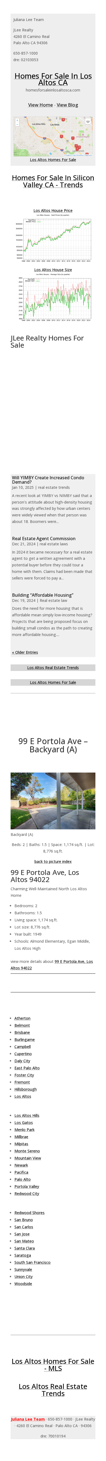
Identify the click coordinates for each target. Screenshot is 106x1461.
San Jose (22, 1234)
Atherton (22, 1018)
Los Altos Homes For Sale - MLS (53, 1364)
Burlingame (24, 1039)
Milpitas (21, 1143)
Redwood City (26, 1193)
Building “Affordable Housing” (42, 595)
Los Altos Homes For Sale (53, 159)
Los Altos (22, 1096)
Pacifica (21, 1172)
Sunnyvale (23, 1269)
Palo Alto (22, 1179)
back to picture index (53, 861)
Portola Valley (26, 1186)
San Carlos (23, 1226)
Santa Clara (24, 1248)
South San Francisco (32, 1262)
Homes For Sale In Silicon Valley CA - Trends (53, 181)
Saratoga (22, 1255)
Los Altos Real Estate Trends (53, 667)
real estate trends (54, 487)
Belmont (22, 1025)
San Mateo (24, 1241)
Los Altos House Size (53, 269)
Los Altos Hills (26, 1115)
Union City (23, 1276)
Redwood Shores (29, 1212)
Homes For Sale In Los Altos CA (53, 78)
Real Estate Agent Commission (44, 539)
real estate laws (54, 543)
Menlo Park (24, 1129)
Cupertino (23, 1053)
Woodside (23, 1283)
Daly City (22, 1060)
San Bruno (23, 1219)
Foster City (24, 1075)
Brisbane (22, 1032)
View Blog (67, 105)
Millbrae (21, 1136)
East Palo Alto (27, 1067)
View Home (40, 105)
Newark (21, 1165)
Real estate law (53, 600)
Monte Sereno (27, 1151)
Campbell (22, 1046)
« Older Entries (25, 652)
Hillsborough (25, 1089)
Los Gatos (23, 1122)
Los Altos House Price (53, 210)
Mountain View (27, 1158)
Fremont (22, 1082)
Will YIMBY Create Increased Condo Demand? (48, 480)
